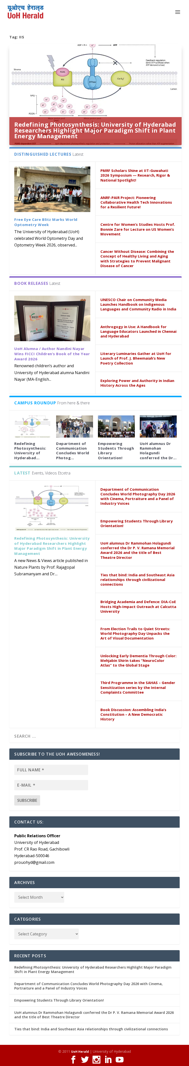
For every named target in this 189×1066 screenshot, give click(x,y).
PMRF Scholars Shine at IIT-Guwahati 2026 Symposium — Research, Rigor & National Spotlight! (135, 175)
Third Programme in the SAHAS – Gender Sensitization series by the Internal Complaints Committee (137, 687)
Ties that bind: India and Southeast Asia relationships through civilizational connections (137, 579)
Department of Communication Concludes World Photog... (72, 450)
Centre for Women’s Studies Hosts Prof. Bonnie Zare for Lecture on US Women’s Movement (137, 229)
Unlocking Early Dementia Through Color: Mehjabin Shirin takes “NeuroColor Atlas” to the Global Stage (138, 660)
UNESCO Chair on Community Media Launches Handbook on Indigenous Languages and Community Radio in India (138, 304)
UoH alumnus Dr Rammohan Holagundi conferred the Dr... (158, 450)
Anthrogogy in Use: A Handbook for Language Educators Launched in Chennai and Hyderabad (138, 331)
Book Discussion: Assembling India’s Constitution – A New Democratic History (133, 714)
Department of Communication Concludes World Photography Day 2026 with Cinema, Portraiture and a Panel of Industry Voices (137, 496)
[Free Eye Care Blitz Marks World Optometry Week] (52, 189)
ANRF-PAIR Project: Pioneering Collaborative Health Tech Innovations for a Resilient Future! (136, 202)
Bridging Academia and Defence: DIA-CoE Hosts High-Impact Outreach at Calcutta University (138, 606)
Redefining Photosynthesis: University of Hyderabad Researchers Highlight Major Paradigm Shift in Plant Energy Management (95, 130)
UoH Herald (80, 1052)
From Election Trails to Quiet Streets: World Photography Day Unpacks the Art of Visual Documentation (135, 633)
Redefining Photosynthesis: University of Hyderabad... (30, 450)
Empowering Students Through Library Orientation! (116, 450)
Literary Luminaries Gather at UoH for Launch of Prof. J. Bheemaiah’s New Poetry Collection (135, 358)
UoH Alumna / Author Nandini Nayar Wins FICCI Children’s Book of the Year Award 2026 (52, 353)
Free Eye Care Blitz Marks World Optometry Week (46, 222)
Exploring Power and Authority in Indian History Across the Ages (137, 383)
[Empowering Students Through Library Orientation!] (116, 426)
